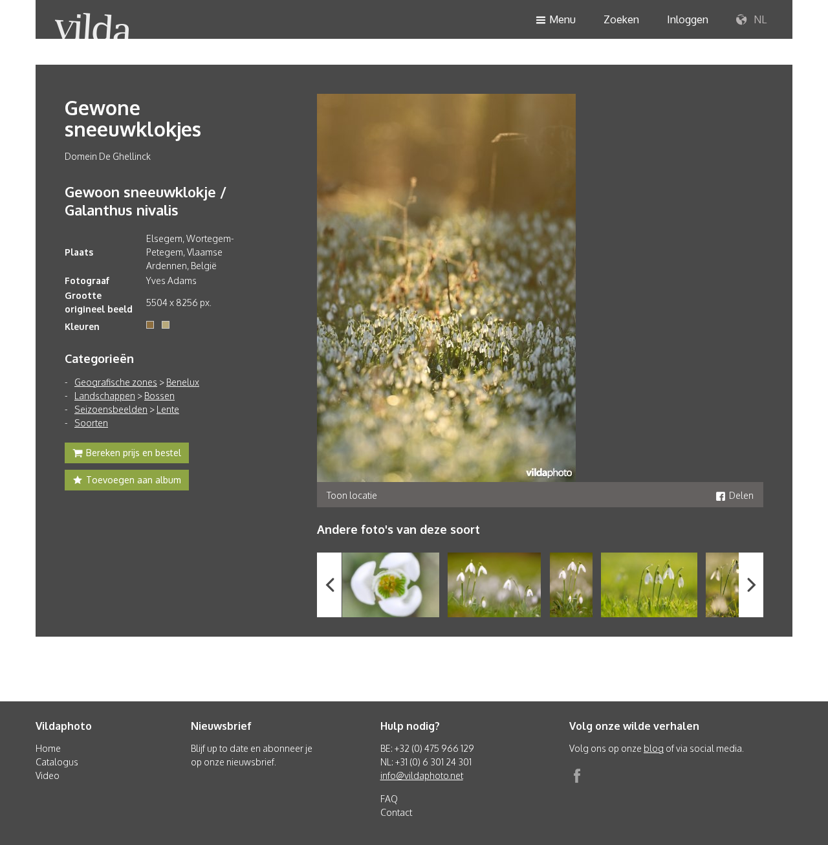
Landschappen (104, 395)
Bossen (159, 395)
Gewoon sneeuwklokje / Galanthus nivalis (145, 200)
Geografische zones (115, 382)
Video (48, 775)
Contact (396, 812)
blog (654, 748)
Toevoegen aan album (133, 479)
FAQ (389, 798)
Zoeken (621, 19)
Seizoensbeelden (110, 409)
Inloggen (687, 19)
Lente (168, 409)
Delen (741, 495)
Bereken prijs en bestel (133, 452)
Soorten (91, 422)
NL (759, 19)
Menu (562, 19)
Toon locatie (352, 495)
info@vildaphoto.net (421, 775)
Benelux (182, 382)
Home (48, 748)
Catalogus (57, 761)
